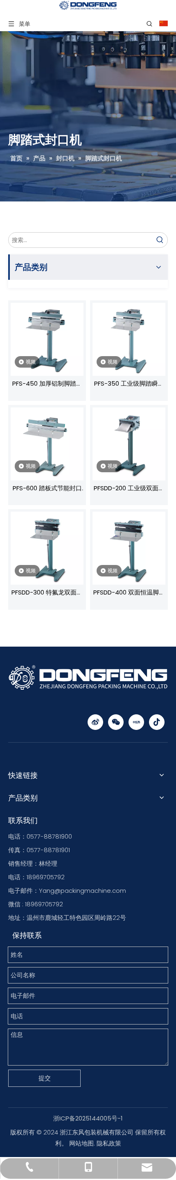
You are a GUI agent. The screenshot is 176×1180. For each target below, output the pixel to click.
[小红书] (136, 722)
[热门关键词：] (160, 240)
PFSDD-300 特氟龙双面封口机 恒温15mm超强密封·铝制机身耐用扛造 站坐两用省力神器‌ (47, 593)
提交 (44, 1078)
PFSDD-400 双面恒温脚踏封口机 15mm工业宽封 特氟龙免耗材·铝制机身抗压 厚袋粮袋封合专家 (129, 593)
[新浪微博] (95, 722)
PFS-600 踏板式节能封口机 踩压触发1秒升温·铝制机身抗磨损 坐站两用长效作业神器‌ (47, 489)
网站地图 (81, 1143)
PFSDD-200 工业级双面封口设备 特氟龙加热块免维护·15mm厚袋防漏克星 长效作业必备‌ (129, 489)
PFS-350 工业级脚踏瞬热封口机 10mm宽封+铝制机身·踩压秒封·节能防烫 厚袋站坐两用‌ (129, 384)
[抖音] (157, 722)
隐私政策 (109, 1143)
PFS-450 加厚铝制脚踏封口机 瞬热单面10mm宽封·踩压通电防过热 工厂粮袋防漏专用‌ (47, 384)
